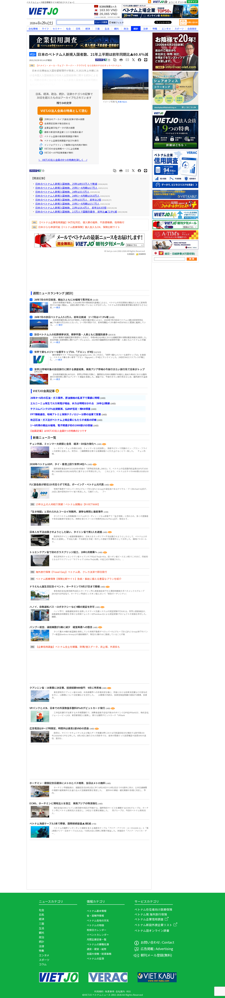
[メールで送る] (127, 59)
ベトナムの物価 (95, 925)
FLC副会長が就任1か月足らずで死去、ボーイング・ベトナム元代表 (67, 484)
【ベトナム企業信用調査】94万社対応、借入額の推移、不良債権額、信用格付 (81, 222)
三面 (97, 28)
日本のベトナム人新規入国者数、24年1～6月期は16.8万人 (67, 195)
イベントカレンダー (98, 934)
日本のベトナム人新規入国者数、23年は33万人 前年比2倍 (68, 199)
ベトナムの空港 (95, 958)
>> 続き (56, 307)
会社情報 (33, 28)
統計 (135, 28)
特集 (155, 28)
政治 (126, 28)
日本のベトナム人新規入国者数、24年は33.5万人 (62, 192)
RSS (128, 991)
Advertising (164, 948)
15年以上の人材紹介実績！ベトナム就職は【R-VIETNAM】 (68, 504)
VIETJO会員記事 (44, 391)
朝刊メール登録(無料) (156, 955)
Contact (168, 942)
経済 (87, 28)
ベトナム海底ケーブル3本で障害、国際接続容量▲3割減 (61, 823)
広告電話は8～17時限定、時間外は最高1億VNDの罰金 (60, 728)
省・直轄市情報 (95, 915)
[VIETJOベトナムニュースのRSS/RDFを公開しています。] (149, 2)
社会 (68, 28)
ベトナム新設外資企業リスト (153, 925)
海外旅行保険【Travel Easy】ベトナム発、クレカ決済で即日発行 (71, 572)
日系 (78, 28)
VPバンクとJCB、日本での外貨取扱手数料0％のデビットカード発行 (68, 708)
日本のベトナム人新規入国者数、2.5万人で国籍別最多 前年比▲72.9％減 (76, 211)
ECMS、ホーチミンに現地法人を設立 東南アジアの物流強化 (64, 803)
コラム (43, 964)
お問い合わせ (150, 942)
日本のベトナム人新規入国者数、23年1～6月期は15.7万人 (67, 203)
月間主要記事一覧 (96, 939)
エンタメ (166, 28)
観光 (116, 28)
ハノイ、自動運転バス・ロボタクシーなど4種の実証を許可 (62, 607)
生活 (107, 28)
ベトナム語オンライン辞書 (152, 930)
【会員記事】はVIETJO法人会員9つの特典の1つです (58, 431)
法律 (145, 28)
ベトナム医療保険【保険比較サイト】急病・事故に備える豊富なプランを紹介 (78, 579)
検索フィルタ (118, 22)
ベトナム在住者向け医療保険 (153, 909)
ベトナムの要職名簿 (98, 944)
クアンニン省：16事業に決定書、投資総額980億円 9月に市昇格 (66, 687)
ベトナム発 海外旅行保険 (151, 914)
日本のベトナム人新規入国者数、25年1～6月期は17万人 (66, 188)
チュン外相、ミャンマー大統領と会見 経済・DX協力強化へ (63, 444)
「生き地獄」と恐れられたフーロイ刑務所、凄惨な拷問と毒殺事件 (67, 511)
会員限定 (192, 28)
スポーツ (179, 28)
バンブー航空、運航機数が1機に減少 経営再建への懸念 (61, 627)
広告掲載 (147, 948)
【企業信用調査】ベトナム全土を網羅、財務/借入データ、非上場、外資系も (78, 647)
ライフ (45, 28)
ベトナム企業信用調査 (149, 919)
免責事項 (142, 254)
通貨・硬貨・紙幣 (96, 949)
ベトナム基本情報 (96, 911)
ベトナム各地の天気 (98, 920)
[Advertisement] (86, 274)
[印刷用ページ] (121, 59)
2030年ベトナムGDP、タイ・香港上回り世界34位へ (58, 464)
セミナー (57, 28)
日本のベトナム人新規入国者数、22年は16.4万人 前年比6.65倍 (70, 207)
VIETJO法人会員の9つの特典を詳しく (63, 160)
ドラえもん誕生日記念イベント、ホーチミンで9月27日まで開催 (65, 586)
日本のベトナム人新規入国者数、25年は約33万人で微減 (66, 184)
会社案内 (120, 991)
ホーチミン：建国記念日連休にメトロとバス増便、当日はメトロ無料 (68, 783)
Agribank (97, 17)
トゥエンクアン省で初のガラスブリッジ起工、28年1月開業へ (64, 552)
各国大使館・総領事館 (99, 954)
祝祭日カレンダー (96, 930)
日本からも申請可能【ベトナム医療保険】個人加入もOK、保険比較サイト (79, 227)
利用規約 (131, 254)
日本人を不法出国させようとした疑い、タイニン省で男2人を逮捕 (66, 532)
